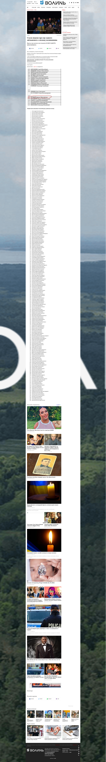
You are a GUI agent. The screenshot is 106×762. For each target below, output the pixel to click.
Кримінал (61, 7)
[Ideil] (53, 758)
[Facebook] (69, 3)
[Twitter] (71, 3)
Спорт (65, 7)
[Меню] (27, 7)
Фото (69, 7)
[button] (35, 1)
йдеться (35, 66)
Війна (38, 7)
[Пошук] (78, 7)
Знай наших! (55, 7)
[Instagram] (73, 3)
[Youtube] (78, 3)
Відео (73, 7)
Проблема (48, 7)
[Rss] (79, 755)
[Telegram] (76, 3)
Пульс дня (34, 7)
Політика (43, 7)
